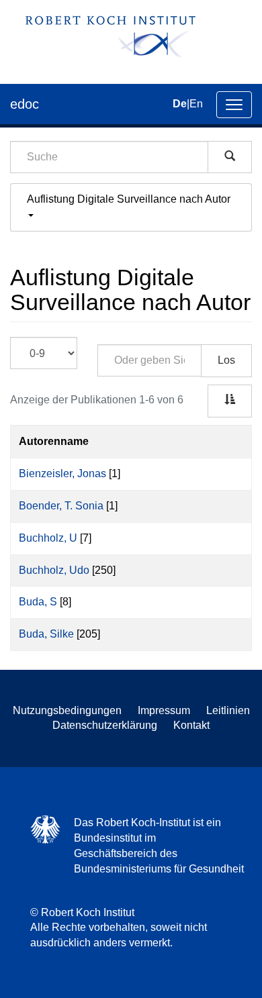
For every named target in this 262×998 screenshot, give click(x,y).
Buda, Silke (46, 634)
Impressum (164, 710)
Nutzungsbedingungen (67, 710)
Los (226, 360)
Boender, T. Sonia (61, 505)
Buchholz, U (48, 538)
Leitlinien (228, 710)
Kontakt (191, 725)
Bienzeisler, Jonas (62, 473)
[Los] (230, 157)
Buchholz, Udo (54, 570)
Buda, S (38, 601)
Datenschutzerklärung (104, 725)
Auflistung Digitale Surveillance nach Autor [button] (130, 199)
